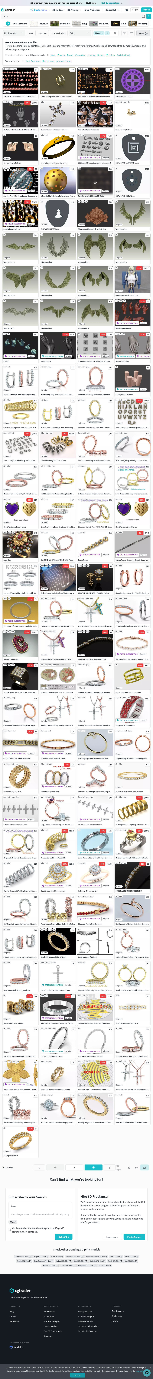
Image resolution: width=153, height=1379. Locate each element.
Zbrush (61, 55)
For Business (49, 1311)
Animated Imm (63, 60)
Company (13, 1306)
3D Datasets (49, 1316)
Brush (70, 55)
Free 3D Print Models (53, 1331)
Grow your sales (85, 1311)
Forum (115, 1321)
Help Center (15, 1321)
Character (80, 55)
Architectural (123, 55)
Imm (53, 55)
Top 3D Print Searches (87, 1331)
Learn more (141, 1371)
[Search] (148, 16)
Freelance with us (85, 1321)
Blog (12, 1311)
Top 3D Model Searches (88, 1326)
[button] (143, 16)
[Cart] (126, 9)
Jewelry (91, 55)
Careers (13, 1316)
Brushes (111, 55)
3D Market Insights (86, 1316)
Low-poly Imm (33, 60)
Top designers (118, 1311)
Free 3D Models (50, 1326)
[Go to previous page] (55, 1167)
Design (100, 55)
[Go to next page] (93, 1167)
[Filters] (124, 33)
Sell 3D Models (84, 1306)
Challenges (117, 1316)
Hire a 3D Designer (52, 1321)
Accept (78, 1375)
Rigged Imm (48, 60)
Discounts (48, 1336)
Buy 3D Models (50, 1306)
